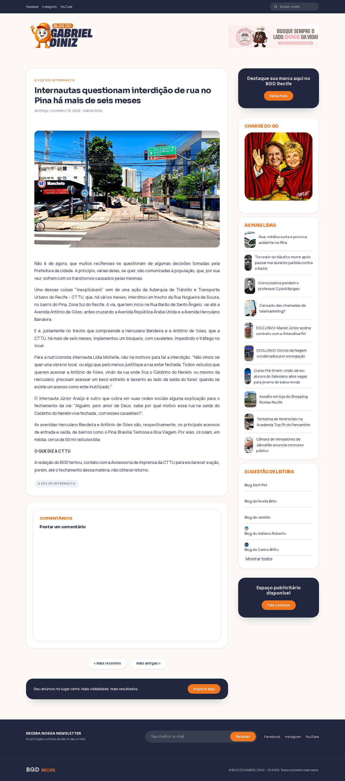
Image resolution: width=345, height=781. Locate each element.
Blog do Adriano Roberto (265, 533)
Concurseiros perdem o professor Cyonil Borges (279, 286)
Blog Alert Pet (255, 485)
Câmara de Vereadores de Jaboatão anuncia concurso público (280, 445)
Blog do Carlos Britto (261, 549)
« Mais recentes (107, 663)
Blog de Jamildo (257, 517)
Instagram (49, 7)
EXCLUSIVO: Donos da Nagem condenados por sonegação (282, 353)
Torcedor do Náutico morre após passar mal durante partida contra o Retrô (284, 263)
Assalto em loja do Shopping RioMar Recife (283, 399)
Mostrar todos (259, 559)
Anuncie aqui (204, 689)
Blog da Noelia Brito (260, 501)
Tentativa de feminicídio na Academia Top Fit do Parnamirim (283, 421)
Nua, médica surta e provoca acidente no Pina (283, 239)
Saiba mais (278, 96)
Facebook (32, 7)
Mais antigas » (148, 663)
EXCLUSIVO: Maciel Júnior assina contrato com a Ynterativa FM (283, 330)
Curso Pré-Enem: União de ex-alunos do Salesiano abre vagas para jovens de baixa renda (280, 376)
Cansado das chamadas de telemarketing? (282, 308)
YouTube (66, 7)
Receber (243, 736)
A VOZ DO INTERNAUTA (57, 483)
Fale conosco (278, 605)
